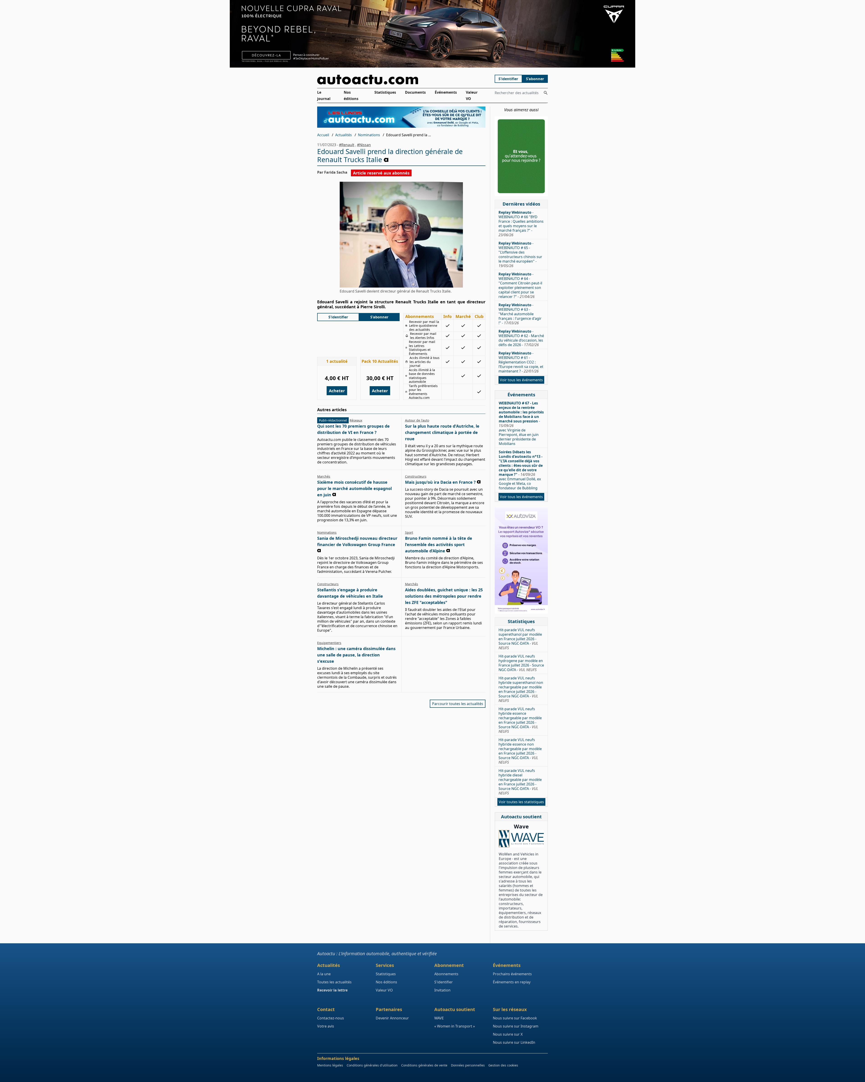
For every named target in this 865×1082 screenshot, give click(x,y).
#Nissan (364, 144)
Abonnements (446, 973)
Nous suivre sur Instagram (515, 1026)
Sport (409, 532)
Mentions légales (330, 1065)
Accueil (323, 134)
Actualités (343, 134)
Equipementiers (329, 643)
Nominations (369, 134)
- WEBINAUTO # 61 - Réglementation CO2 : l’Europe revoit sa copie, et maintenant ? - (521, 362)
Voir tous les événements (521, 379)
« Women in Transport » (454, 1026)
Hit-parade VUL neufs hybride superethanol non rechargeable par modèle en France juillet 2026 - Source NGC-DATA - (521, 689)
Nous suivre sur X (508, 1034)
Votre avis (325, 1026)
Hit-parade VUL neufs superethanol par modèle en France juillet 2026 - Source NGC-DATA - (520, 638)
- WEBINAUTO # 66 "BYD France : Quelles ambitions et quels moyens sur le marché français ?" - (521, 223)
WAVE (439, 1018)
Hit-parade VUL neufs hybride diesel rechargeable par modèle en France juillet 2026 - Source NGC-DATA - (520, 782)
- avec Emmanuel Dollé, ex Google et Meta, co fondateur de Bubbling (521, 469)
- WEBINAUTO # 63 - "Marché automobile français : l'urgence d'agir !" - (520, 313)
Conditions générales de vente (424, 1065)
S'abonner (535, 78)
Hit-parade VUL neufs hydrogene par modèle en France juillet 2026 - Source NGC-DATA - (521, 663)
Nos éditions (351, 95)
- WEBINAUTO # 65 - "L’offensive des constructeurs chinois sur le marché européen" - (520, 254)
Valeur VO (472, 95)
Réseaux (356, 420)
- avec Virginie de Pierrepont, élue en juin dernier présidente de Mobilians (521, 423)
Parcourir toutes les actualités (457, 703)
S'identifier (508, 78)
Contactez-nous (330, 1018)
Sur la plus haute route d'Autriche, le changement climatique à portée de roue (442, 432)
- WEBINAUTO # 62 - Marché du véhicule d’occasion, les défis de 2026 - (521, 338)
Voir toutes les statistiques (521, 801)
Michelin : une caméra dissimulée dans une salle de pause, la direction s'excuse (356, 655)
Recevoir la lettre (332, 990)
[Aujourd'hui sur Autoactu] (401, 79)
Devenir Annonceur (392, 1018)
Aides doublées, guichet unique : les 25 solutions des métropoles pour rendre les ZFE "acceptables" (444, 596)
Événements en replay (511, 982)
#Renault (346, 144)
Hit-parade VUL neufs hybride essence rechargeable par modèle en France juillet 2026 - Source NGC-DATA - (520, 720)
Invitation (442, 990)
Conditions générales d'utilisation (372, 1065)
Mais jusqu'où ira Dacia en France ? (440, 482)
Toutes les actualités (334, 982)
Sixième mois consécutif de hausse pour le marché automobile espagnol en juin (354, 488)
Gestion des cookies (503, 1065)
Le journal (323, 95)
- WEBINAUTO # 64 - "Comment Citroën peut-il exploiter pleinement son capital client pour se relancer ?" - (520, 285)
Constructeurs (415, 476)
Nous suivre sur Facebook (515, 1018)
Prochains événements (512, 973)
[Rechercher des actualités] (545, 92)
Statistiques (385, 92)
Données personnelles (468, 1065)
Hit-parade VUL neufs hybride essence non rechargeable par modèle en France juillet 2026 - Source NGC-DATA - (520, 751)
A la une (324, 973)
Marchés (323, 476)
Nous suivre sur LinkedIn (514, 1042)
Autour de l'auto (417, 420)
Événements (446, 92)
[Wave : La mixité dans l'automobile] (521, 838)
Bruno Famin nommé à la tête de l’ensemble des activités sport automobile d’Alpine (438, 544)
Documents (415, 92)
